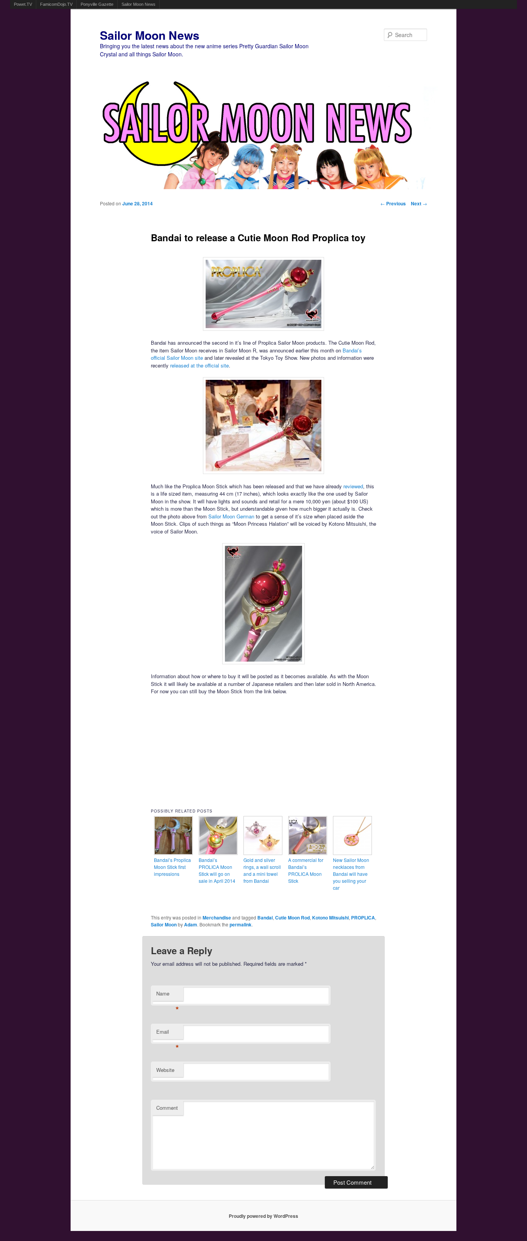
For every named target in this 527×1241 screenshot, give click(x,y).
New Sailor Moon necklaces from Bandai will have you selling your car (351, 874)
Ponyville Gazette (97, 4)
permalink (241, 924)
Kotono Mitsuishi (330, 917)
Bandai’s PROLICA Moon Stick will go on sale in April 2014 (217, 870)
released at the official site (199, 365)
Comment (167, 1107)
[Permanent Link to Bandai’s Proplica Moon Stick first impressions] (173, 853)
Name (167, 995)
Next (419, 203)
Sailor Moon (164, 924)
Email (167, 1033)
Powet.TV (23, 4)
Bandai (265, 917)
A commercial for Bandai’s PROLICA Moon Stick (305, 870)
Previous (393, 203)
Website (165, 1069)
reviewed (353, 486)
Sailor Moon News (138, 4)
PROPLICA (363, 917)
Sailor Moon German (231, 516)
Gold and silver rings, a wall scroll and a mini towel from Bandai (262, 870)
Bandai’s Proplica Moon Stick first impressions (172, 867)
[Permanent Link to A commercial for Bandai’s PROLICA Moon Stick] (308, 853)
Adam (190, 924)
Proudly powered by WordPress (263, 1215)
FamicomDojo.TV (56, 4)
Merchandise (217, 917)
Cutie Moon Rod (292, 917)
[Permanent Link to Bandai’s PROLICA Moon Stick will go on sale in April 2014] (218, 853)
